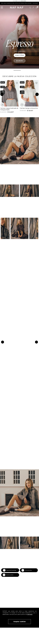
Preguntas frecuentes (11, 570)
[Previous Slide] (2, 39)
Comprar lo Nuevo (19, 55)
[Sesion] (33, 8)
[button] (2, 7)
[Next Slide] (37, 39)
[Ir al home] (17, 8)
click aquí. (30, 614)
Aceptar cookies (19, 621)
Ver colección (19, 60)
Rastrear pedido (9, 575)
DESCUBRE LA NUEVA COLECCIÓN (19, 76)
